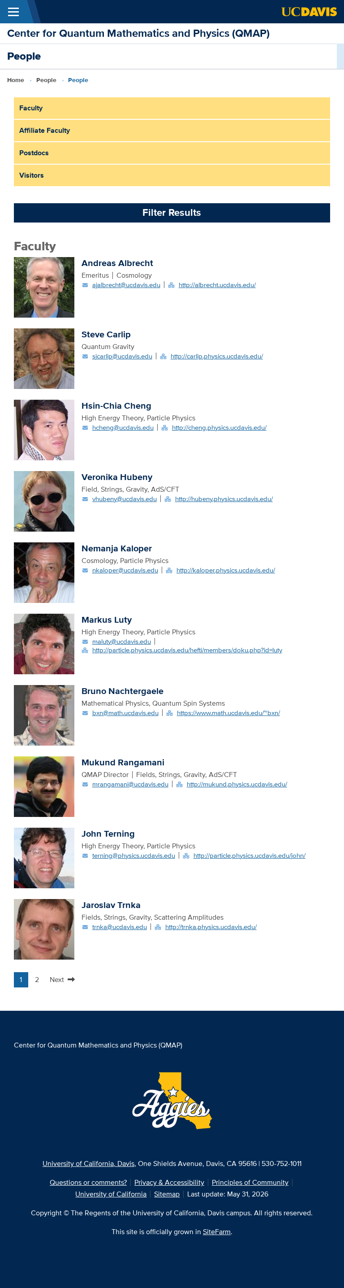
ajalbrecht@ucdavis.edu (126, 284)
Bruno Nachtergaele (122, 691)
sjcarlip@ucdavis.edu (122, 356)
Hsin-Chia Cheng (116, 405)
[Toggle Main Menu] (13, 11)
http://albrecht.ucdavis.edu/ (217, 284)
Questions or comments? (88, 1182)
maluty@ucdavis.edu (121, 641)
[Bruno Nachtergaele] (44, 714)
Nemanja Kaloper (117, 548)
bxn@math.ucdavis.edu (125, 712)
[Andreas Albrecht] (44, 286)
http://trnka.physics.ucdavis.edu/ (211, 926)
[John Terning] (44, 857)
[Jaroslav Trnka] (44, 928)
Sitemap (167, 1194)
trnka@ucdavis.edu (119, 926)
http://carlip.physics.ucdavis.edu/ (217, 356)
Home (15, 79)
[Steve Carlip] (44, 358)
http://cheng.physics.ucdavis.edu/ (219, 427)
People (46, 79)
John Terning (108, 833)
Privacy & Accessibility (169, 1182)
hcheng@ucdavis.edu (123, 427)
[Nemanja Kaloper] (44, 572)
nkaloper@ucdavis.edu (125, 570)
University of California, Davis (88, 1163)
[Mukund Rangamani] (44, 786)
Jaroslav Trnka (111, 905)
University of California (110, 1194)
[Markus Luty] (44, 643)
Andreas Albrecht (117, 263)
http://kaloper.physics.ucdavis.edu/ (225, 570)
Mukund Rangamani (123, 762)
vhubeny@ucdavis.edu (124, 498)
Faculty (31, 108)
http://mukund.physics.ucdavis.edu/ (237, 784)
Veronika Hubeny (117, 477)
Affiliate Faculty (44, 130)
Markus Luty (107, 619)
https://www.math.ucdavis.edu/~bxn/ (228, 712)
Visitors (31, 175)
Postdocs (34, 153)
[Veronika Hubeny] (44, 500)
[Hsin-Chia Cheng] (44, 429)
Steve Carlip (106, 334)
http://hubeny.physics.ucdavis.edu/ (224, 498)
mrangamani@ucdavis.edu (130, 784)
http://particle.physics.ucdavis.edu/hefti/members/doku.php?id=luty (187, 650)
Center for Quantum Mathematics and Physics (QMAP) (138, 33)
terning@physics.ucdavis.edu (133, 855)
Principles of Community (250, 1182)
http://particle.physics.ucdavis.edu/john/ (249, 855)
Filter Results (171, 212)
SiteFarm (217, 1232)
